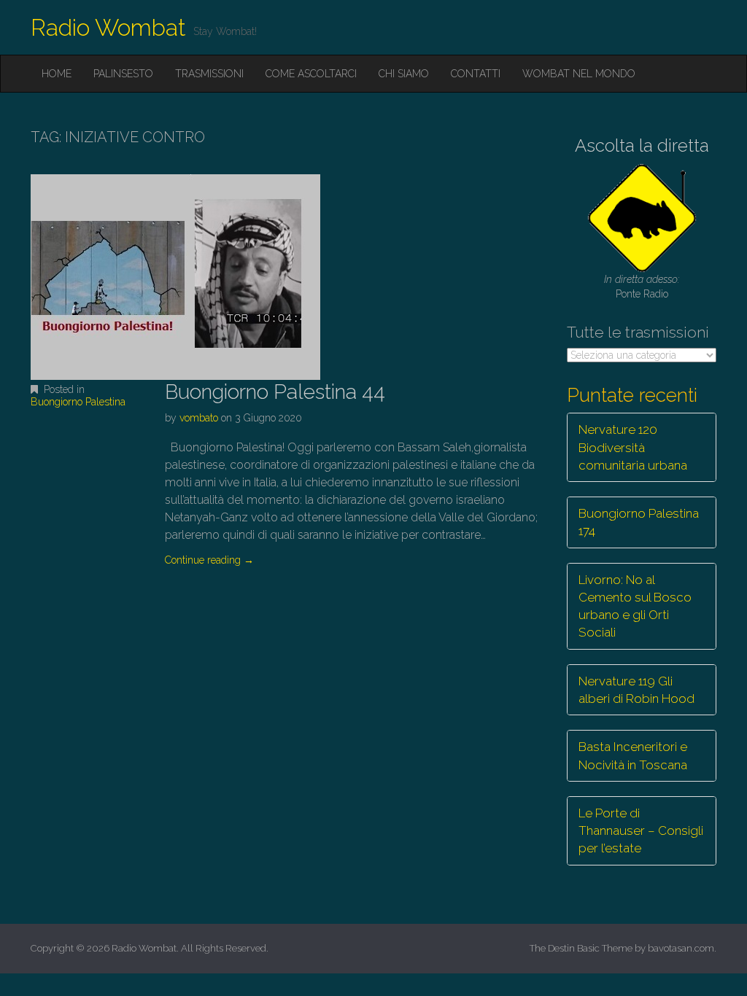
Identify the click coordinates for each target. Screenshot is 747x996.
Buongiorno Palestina (78, 402)
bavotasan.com (681, 948)
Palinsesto (123, 73)
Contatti (475, 73)
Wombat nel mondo (578, 73)
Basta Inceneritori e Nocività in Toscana (632, 755)
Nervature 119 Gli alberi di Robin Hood (636, 690)
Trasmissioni (209, 73)
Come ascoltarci (311, 73)
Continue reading (209, 560)
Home (56, 73)
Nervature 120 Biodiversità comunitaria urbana (632, 447)
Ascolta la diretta (642, 145)
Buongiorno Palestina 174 (638, 522)
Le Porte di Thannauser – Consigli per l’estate (640, 831)
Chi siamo (404, 73)
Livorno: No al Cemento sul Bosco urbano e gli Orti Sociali (635, 606)
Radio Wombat (108, 27)
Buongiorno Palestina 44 (275, 392)
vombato (198, 418)
